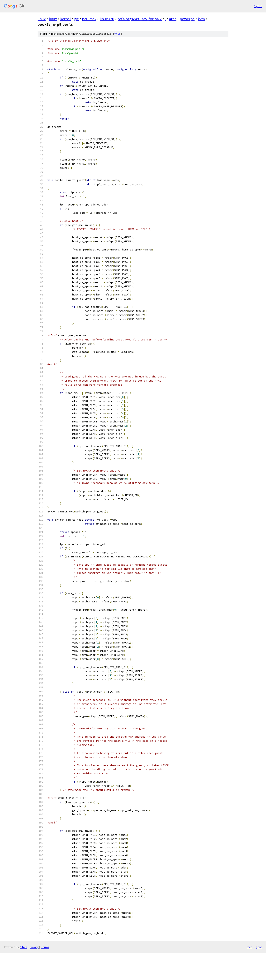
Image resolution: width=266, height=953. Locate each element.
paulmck (89, 19)
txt (249, 947)
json (259, 947)
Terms (45, 947)
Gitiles (23, 947)
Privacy (34, 947)
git (76, 19)
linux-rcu (107, 19)
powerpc (187, 19)
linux (42, 19)
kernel (65, 19)
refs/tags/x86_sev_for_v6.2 (140, 19)
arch (172, 19)
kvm (201, 19)
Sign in (258, 6)
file (117, 33)
